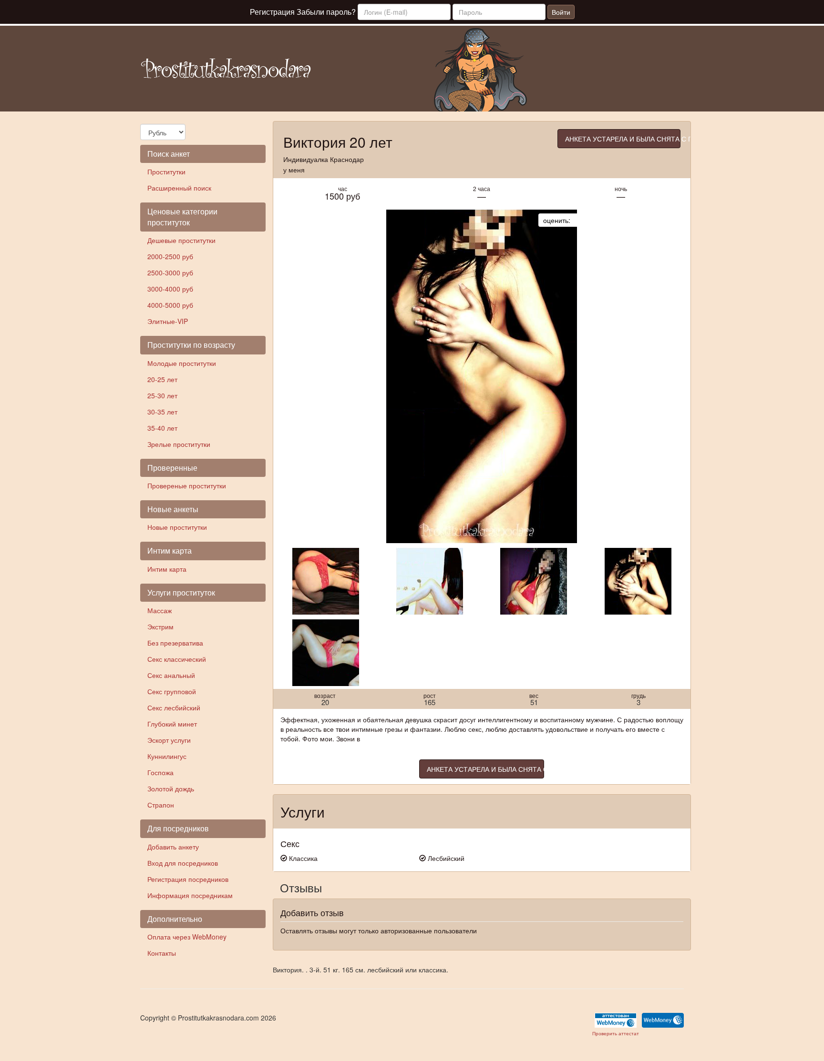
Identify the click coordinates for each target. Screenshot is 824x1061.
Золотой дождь (170, 788)
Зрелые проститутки (178, 444)
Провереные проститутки (186, 485)
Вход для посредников (182, 863)
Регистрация (272, 11)
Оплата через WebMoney (187, 936)
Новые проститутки (177, 527)
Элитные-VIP (167, 321)
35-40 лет (162, 428)
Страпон (160, 804)
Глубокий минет (172, 723)
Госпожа (160, 772)
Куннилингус (166, 756)
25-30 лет (162, 395)
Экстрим (160, 626)
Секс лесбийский (173, 707)
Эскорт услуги (169, 740)
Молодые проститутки (181, 363)
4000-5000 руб (170, 305)
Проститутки (166, 171)
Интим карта (166, 569)
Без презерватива (175, 642)
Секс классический (176, 659)
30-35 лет (162, 411)
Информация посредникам (190, 895)
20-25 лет (162, 379)
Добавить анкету (173, 846)
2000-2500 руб (170, 256)
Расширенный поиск (179, 187)
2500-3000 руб (170, 272)
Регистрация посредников (187, 879)
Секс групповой (171, 691)
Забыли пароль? (326, 11)
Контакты (161, 953)
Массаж (159, 610)
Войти (561, 12)
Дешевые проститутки (181, 240)
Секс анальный (171, 675)
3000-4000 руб (170, 288)
